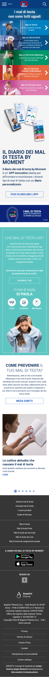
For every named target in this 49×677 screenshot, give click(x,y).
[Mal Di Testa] (24, 4)
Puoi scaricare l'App (24, 194)
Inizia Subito (24, 400)
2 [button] (24, 348)
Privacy (24, 631)
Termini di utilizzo (24, 637)
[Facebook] (24, 580)
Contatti (24, 648)
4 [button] (26, 491)
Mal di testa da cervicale (31, 55)
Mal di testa (31, 25)
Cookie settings (25, 660)
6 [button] (33, 491)
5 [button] (30, 491)
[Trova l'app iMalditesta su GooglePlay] (24, 557)
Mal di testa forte (31, 38)
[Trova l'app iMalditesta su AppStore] (24, 564)
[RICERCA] (44, 4)
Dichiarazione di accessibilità (24, 654)
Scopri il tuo (24, 280)
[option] (24, 291)
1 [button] (20, 348)
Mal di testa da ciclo (31, 85)
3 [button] (28, 348)
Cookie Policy (24, 642)
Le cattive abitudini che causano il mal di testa (18, 462)
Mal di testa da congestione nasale (31, 70)
